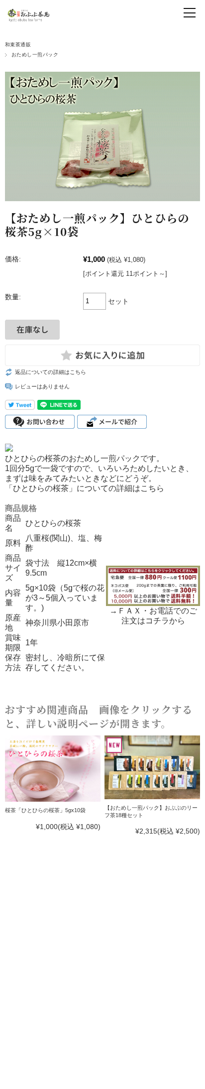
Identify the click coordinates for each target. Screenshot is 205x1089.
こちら (152, 488)
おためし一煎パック (34, 54)
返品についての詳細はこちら (50, 372)
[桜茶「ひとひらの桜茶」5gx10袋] (53, 768)
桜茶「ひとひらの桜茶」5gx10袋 (45, 810)
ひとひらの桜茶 (33, 458)
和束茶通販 (18, 44)
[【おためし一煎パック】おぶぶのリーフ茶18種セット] (152, 767)
